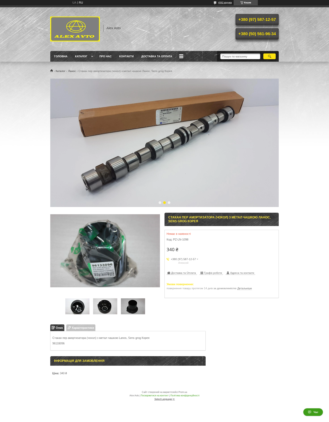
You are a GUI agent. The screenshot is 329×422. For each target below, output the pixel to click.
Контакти (126, 56)
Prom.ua (182, 392)
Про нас (105, 56)
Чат (316, 412)
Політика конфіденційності (185, 395)
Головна (60, 56)
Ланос (72, 70)
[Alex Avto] (75, 28)
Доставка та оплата (156, 56)
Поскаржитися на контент (155, 395)
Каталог (81, 56)
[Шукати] (269, 56)
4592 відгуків (225, 2)
